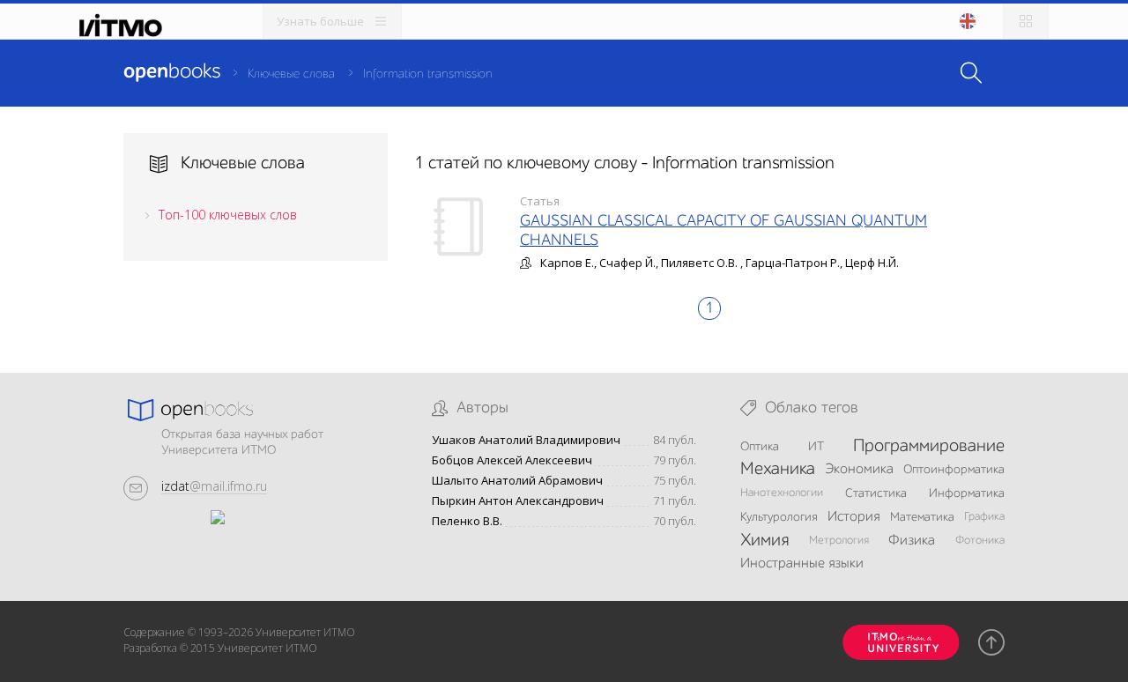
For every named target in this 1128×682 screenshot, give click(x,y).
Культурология (779, 517)
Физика (911, 541)
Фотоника (980, 540)
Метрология (839, 540)
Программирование (929, 447)
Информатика (967, 493)
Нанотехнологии (781, 493)
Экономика (859, 470)
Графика (984, 517)
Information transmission (428, 74)
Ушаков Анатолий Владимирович (526, 440)
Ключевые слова (291, 74)
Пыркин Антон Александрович (518, 501)
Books (171, 72)
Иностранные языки (802, 564)
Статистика (876, 493)
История (853, 517)
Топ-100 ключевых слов (228, 214)
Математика (922, 517)
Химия (764, 541)
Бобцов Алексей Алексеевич (512, 460)
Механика (777, 469)
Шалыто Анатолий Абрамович (517, 480)
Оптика (759, 447)
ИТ (816, 447)
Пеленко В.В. (467, 521)
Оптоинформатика (954, 469)
